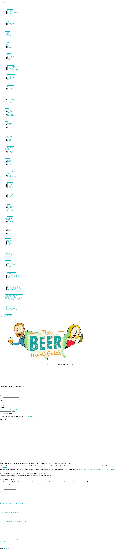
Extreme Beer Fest (3, 470)
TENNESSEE (7, 219)
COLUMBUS (9, 195)
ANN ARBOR (9, 139)
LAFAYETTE (9, 20)
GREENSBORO (10, 184)
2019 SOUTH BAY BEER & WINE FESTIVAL (14, 297)
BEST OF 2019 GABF (11, 285)
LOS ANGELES (10, 9)
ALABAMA (7, 44)
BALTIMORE (10, 136)
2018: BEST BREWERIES (12, 275)
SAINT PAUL (10, 147)
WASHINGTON (8, 238)
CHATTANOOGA (10, 221)
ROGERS (9, 58)
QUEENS (9, 177)
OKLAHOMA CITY (11, 199)
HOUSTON (9, 230)
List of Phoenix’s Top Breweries (6, 530)
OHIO (6, 25)
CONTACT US (2, 541)
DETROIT (9, 140)
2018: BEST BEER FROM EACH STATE (15, 276)
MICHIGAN (7, 137)
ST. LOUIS (9, 152)
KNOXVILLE (10, 222)
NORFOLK (9, 233)
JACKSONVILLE (8, 35)
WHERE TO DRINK (6, 3)
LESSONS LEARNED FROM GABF (14, 287)
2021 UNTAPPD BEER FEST (10, 300)
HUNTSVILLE (10, 47)
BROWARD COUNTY (11, 92)
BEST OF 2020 (8, 260)
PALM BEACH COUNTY (12, 97)
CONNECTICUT (8, 86)
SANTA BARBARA (11, 75)
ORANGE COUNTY (11, 10)
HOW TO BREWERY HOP (10, 308)
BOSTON (6, 252)
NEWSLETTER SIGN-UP (10, 315)
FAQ (6, 307)
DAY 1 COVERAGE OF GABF (13, 286)
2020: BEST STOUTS (11, 265)
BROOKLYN (7, 31)
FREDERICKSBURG (11, 23)
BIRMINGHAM (10, 46)
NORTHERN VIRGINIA (9, 21)
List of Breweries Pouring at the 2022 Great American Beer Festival (13, 521)
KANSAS (6, 121)
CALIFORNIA (7, 59)
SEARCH (4, 316)
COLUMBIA (9, 217)
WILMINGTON (10, 186)
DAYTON (9, 196)
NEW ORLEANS (8, 36)
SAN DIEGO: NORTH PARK (12, 12)
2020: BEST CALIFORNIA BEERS (14, 262)
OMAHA (9, 161)
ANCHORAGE (7, 251)
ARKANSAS (7, 54)
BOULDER (9, 81)
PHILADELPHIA (10, 210)
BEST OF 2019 (8, 266)
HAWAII (6, 103)
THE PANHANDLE (11, 99)
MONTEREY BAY (10, 65)
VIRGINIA (7, 231)
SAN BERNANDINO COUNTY (13, 69)
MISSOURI (7, 149)
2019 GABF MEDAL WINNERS (13, 289)
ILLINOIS (7, 108)
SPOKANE (9, 241)
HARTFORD (9, 88)
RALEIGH (9, 185)
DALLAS (6, 33)
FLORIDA (7, 90)
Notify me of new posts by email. (7, 405)
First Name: (2, 488)
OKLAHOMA (7, 197)
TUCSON (9, 53)
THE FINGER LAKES (11, 176)
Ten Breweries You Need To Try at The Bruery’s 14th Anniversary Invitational (15, 539)
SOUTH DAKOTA (8, 218)
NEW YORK (7, 173)
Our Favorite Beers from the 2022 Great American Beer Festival (12, 503)
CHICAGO (7, 32)
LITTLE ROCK (10, 57)
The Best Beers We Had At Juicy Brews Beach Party (10, 409)
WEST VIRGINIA (8, 244)
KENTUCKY (7, 125)
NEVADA (7, 162)
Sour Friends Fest (112, 469)
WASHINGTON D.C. (9, 254)
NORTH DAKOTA (8, 188)
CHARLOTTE (10, 182)
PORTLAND (7, 37)
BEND (8, 204)
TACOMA (9, 242)
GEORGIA (7, 100)
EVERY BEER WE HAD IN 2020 (11, 310)
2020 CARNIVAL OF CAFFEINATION (12, 298)
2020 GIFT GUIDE (8, 314)
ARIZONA (7, 48)
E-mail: (1, 486)
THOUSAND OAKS (11, 77)
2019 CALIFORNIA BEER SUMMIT (12, 290)
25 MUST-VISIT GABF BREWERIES (14, 288)
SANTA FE (9, 172)
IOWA (6, 116)
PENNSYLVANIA (8, 208)
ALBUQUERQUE (10, 171)
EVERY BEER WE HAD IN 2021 (11, 309)
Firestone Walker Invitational (85, 469)
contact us (5, 467)
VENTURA (9, 78)
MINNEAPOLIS (10, 146)
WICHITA (9, 124)
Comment (2, 395)
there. (47, 473)
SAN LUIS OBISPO (11, 74)
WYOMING (7, 250)
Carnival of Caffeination (104, 469)
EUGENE (9, 205)
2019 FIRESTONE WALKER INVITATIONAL (14, 294)
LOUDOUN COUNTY (11, 24)
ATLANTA (9, 102)
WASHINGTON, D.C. (9, 41)
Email (1, 400)
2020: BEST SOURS (11, 264)
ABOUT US (4, 304)
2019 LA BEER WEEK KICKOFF (11, 295)
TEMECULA (9, 13)
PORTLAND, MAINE (9, 255)
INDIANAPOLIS (10, 115)
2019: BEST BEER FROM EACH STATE (15, 268)
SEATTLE (9, 240)
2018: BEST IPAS (10, 277)
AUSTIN (9, 228)
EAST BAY (9, 61)
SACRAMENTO (10, 11)
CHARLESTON (10, 216)
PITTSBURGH (10, 211)
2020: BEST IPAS (10, 263)
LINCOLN (9, 160)
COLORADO (7, 14)
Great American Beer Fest (95, 469)
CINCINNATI (10, 27)
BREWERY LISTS (5, 42)
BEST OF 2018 (8, 273)
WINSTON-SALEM (11, 187)
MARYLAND (7, 134)
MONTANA (7, 153)
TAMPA (8, 98)
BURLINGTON (8, 253)
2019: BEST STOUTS (11, 272)
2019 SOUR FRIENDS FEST (10, 296)
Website (1, 402)
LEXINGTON (10, 127)
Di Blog (5, 548)
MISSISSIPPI (7, 148)
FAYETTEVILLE (10, 56)
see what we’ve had (38, 475)
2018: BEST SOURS (11, 278)
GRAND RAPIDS (10, 141)
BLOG (6, 306)
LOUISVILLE (10, 128)
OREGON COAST (10, 206)
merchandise (31, 416)
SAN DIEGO (9, 70)
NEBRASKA (7, 158)
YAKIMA (9, 243)
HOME (3, 2)
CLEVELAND (10, 194)
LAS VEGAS (9, 165)
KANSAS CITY (10, 123)
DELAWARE (7, 89)
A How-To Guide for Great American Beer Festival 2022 (11, 512)
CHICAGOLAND (10, 111)
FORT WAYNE (10, 114)
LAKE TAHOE (10, 164)
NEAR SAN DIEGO (11, 66)
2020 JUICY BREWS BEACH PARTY (12, 299)
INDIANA (7, 112)
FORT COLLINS (10, 85)
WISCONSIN (7, 245)
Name (1, 398)
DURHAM (7, 34)
